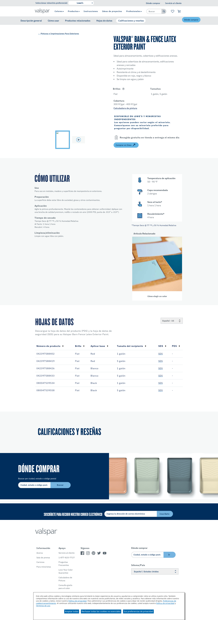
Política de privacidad (77, 601)
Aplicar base (98, 346)
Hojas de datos (104, 20)
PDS (174, 346)
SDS (160, 346)
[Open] (123, 88)
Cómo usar (53, 20)
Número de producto (48, 346)
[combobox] (154, 11)
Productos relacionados (77, 20)
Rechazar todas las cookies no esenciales (101, 611)
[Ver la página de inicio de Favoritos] (172, 11)
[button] (129, 89)
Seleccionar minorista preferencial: (51, 3)
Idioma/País (138, 565)
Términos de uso (43, 605)
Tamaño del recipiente (130, 346)
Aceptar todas (71, 611)
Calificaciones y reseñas (131, 20)
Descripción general (31, 20)
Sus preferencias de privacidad (138, 611)
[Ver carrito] (179, 11)
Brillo (78, 346)
